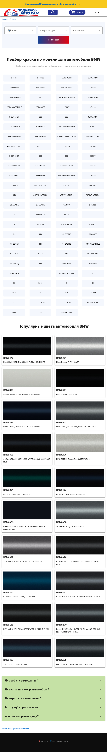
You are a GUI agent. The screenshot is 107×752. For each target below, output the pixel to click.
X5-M (14, 292)
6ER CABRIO (14, 175)
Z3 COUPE (40, 302)
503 (40, 156)
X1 (40, 273)
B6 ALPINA (14, 205)
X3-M (40, 283)
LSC (14, 224)
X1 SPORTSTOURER (66, 273)
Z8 (40, 312)
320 (40, 117)
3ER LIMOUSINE (14, 136)
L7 (93, 214)
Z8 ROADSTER (66, 312)
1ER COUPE (14, 87)
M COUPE (40, 224)
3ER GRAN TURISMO (66, 126)
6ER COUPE (40, 175)
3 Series (93, 107)
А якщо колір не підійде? (53, 716)
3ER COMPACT (14, 126)
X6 (40, 292)
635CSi (92, 165)
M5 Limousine (92, 253)
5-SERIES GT (14, 156)
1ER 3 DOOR (66, 77)
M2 (14, 234)
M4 (40, 244)
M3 (40, 234)
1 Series (14, 77)
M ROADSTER (66, 224)
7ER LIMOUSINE (40, 185)
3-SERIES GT (14, 117)
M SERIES (92, 224)
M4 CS (40, 253)
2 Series (93, 87)
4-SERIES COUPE (92, 136)
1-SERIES (40, 77)
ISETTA (66, 214)
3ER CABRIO (93, 117)
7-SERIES (14, 185)
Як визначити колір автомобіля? (53, 689)
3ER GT (93, 126)
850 (14, 195)
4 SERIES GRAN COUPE (66, 136)
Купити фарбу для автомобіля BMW (15, 729)
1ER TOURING (66, 87)
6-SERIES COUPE (66, 165)
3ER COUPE (40, 126)
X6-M (67, 292)
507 (66, 156)
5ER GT (93, 156)
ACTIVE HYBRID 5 (67, 195)
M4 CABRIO (66, 244)
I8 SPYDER (40, 214)
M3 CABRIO (66, 234)
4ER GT (40, 146)
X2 (93, 273)
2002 (40, 97)
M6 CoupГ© (14, 273)
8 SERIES (66, 185)
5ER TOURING (40, 165)
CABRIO (66, 205)
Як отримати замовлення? (53, 698)
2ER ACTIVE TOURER (66, 97)
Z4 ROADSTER (92, 302)
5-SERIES (92, 146)
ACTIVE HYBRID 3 (40, 195)
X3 (14, 283)
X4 (67, 283)
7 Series (93, 175)
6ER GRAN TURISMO (66, 175)
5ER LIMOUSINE (14, 165)
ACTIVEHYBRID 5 (92, 195)
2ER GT (67, 107)
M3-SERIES (14, 244)
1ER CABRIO (93, 77)
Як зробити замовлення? (53, 680)
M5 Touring (14, 263)
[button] (97, 12)
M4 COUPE (14, 253)
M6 (40, 263)
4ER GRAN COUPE (14, 146)
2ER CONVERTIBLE (14, 107)
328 (66, 117)
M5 (66, 253)
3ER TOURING (40, 136)
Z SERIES (92, 292)
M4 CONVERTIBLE (93, 244)
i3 (14, 214)
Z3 (14, 302)
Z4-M (14, 312)
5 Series (66, 146)
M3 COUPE (92, 234)
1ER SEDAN (40, 87)
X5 (93, 283)
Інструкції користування (53, 707)
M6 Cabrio (66, 263)
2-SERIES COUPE (14, 97)
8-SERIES (92, 185)
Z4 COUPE (66, 302)
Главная (5, 19)
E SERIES (92, 205)
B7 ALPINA (40, 205)
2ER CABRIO (93, 97)
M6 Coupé (93, 263)
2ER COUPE (40, 107)
